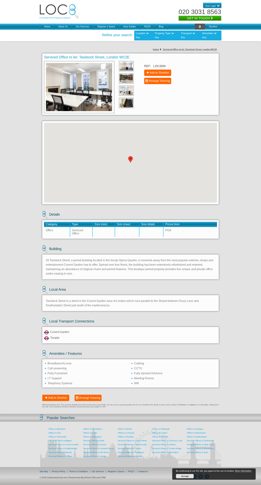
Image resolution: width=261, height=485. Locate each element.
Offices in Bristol (125, 429)
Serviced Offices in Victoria (94, 456)
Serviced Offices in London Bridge (166, 448)
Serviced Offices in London (129, 448)
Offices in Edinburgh (161, 429)
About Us (63, 26)
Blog (161, 26)
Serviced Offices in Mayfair (60, 452)
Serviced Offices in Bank (93, 441)
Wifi (136, 383)
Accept (185, 476)
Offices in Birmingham (92, 429)
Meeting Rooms (144, 378)
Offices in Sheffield (160, 437)
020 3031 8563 (200, 11)
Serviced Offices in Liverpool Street (98, 448)
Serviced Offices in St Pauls (60, 456)
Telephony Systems (60, 383)
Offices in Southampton (197, 437)
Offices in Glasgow (195, 429)
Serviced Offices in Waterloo (130, 456)
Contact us (143, 471)
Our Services (82, 26)
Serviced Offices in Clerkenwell (200, 441)
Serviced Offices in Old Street (96, 452)
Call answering (57, 368)
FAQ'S (147, 26)
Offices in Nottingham (92, 437)
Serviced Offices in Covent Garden (63, 444)
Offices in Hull (54, 433)
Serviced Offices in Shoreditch (165, 452)
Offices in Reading (126, 437)
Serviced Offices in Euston (94, 444)
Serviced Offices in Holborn (164, 444)
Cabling (139, 363)
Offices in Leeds (90, 433)
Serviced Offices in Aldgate (60, 441)
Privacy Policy (59, 471)
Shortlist (213, 26)
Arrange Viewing (159, 80)
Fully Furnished (57, 373)
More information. (243, 471)
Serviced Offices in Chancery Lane (167, 441)
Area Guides (129, 26)
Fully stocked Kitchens (148, 373)
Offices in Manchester (196, 433)
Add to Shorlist (57, 397)
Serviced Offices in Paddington (131, 452)
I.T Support (54, 378)
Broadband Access (59, 363)
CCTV (138, 368)
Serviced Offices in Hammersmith (132, 444)
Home (47, 26)
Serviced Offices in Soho (197, 452)
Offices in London (159, 433)
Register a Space (106, 26)
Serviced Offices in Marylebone (200, 448)
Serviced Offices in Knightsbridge (62, 448)
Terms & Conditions (78, 471)
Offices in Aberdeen (56, 429)
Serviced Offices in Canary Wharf (132, 441)
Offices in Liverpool (126, 433)
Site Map (44, 471)
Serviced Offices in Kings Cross (200, 444)
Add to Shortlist (159, 72)
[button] (130, 159)
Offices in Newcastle (57, 437)
